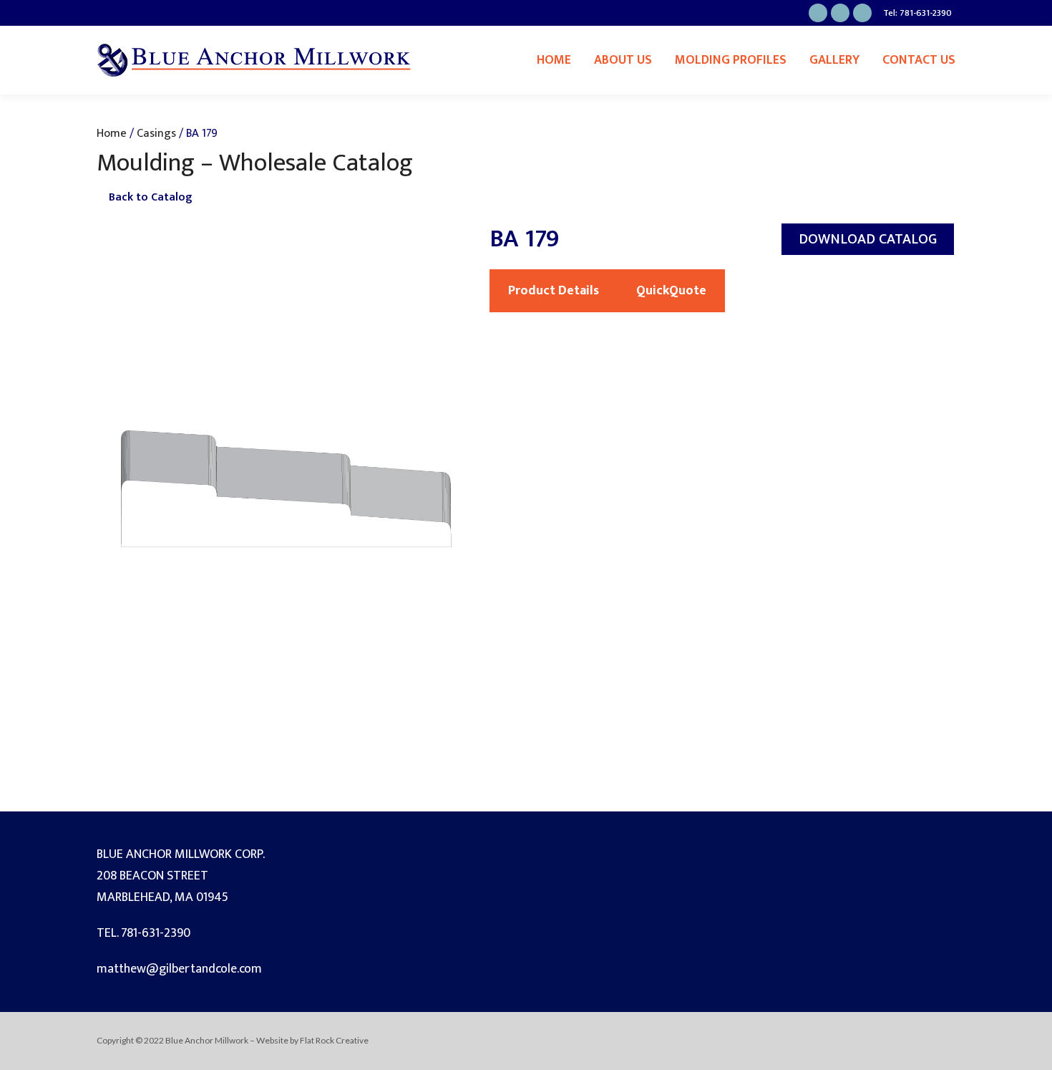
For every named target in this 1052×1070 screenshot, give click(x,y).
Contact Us (918, 60)
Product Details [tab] (553, 291)
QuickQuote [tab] (671, 291)
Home (554, 60)
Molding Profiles (730, 60)
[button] (867, 239)
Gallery (834, 60)
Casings (156, 133)
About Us (623, 60)
